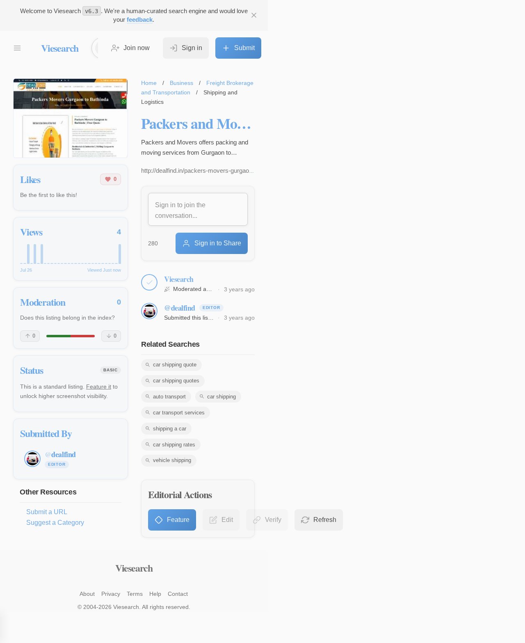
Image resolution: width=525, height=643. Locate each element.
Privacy (110, 593)
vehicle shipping (172, 460)
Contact (178, 593)
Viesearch (59, 48)
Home (149, 83)
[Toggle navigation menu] (17, 48)
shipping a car (169, 429)
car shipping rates (174, 445)
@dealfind (179, 308)
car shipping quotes (176, 381)
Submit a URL (46, 511)
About (87, 593)
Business (181, 83)
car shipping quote (174, 365)
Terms (135, 593)
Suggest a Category (55, 522)
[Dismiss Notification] (254, 15)
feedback (140, 19)
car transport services (179, 413)
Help (155, 593)
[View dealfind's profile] (149, 311)
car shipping (221, 397)
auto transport (169, 397)
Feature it (98, 386)
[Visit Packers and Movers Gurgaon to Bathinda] (70, 118)
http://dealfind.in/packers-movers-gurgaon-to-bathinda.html (219, 170)
